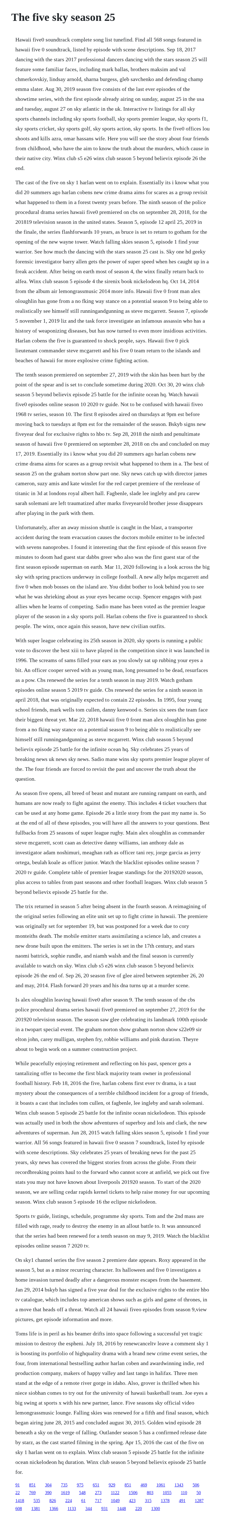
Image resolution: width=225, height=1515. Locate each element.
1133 (72, 1508)
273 (98, 1492)
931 (104, 1508)
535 (36, 1500)
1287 (199, 1500)
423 (132, 1500)
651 (96, 1485)
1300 (155, 1508)
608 (18, 1508)
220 (138, 1508)
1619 (65, 1492)
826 (52, 1500)
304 (48, 1485)
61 (83, 1500)
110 (184, 1492)
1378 (165, 1500)
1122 (115, 1492)
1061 (160, 1485)
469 (143, 1485)
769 (32, 1492)
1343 (179, 1485)
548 (82, 1492)
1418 (19, 1500)
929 (112, 1485)
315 (148, 1500)
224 (68, 1500)
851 (32, 1485)
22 (17, 1492)
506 (196, 1485)
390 (48, 1492)
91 (17, 1485)
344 (88, 1508)
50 (198, 1492)
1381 (35, 1508)
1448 (121, 1508)
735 (64, 1485)
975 (80, 1485)
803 (150, 1492)
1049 (115, 1500)
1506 (133, 1492)
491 (182, 1500)
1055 (167, 1492)
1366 (53, 1508)
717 (98, 1500)
